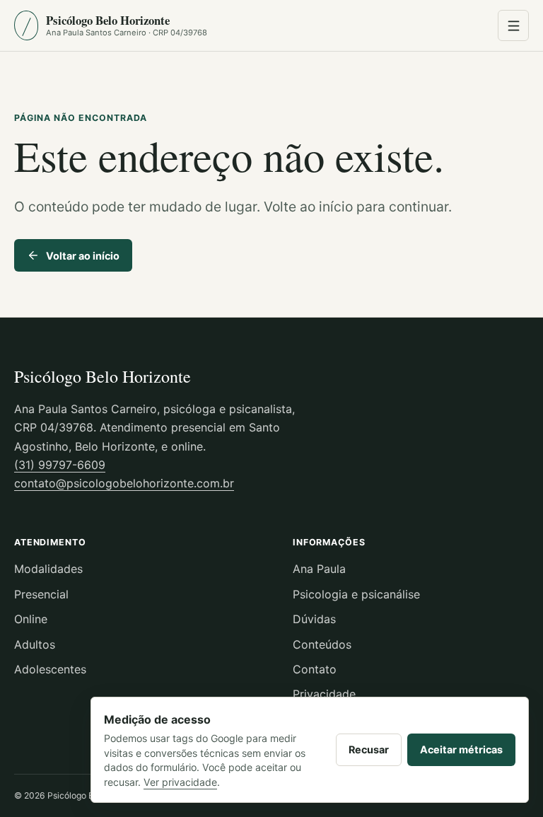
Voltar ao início (82, 256)
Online (30, 619)
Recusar (369, 749)
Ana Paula (319, 569)
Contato (315, 669)
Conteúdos (322, 644)
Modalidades (48, 569)
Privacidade (324, 694)
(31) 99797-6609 (59, 465)
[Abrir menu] (513, 25)
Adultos (34, 644)
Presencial (41, 594)
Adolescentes (50, 669)
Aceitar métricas (461, 749)
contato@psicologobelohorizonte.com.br (124, 483)
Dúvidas (314, 619)
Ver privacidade (180, 782)
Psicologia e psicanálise (356, 594)
